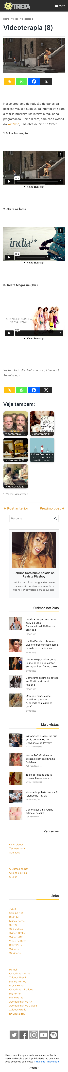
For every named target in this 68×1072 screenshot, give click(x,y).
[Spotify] (53, 1038)
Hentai (13, 969)
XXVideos (15, 953)
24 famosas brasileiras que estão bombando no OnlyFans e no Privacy (41, 739)
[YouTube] (44, 1038)
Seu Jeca (14, 852)
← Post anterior (15, 508)
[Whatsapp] (21, 81)
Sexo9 (13, 925)
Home (6, 18)
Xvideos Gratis (17, 1009)
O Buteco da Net (18, 868)
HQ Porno (15, 993)
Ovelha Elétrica (18, 872)
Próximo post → (52, 508)
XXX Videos (16, 929)
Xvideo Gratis (17, 933)
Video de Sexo (17, 941)
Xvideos (14, 949)
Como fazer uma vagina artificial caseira (39, 811)
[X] (46, 81)
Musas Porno (17, 921)
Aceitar (34, 1067)
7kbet (12, 909)
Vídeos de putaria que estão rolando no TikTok (42, 794)
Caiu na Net (16, 913)
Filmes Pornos (17, 981)
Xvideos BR (16, 937)
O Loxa (13, 876)
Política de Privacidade (46, 1061)
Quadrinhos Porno (20, 973)
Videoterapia (26, 18)
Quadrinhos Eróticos (21, 989)
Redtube (14, 917)
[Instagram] (34, 1038)
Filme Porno (16, 997)
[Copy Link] (9, 81)
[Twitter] (14, 1038)
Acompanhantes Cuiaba (23, 1005)
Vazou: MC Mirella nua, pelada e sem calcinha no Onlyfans (40, 759)
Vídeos (14, 18)
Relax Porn (15, 945)
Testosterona (17, 848)
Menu (62, 5)
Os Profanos (16, 844)
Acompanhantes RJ (20, 1001)
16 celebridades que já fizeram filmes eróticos (39, 776)
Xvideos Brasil (17, 977)
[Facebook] (34, 81)
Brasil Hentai (16, 985)
